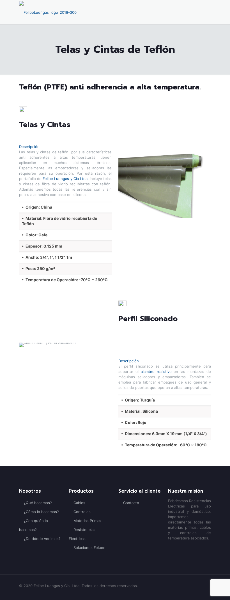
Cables (79, 502)
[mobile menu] (202, 12)
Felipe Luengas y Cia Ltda (65, 178)
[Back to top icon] (203, 588)
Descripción (29, 146)
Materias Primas (87, 520)
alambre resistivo (156, 371)
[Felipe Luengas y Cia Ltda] (48, 12)
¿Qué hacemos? (38, 502)
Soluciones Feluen (89, 547)
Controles (82, 511)
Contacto (131, 502)
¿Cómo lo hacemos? (41, 511)
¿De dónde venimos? (42, 538)
